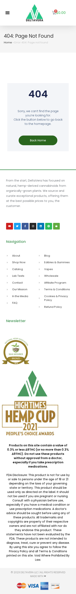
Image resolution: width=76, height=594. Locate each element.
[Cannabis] (56, 226)
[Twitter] (17, 226)
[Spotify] (48, 226)
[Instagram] (33, 226)
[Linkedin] (40, 226)
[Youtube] (9, 226)
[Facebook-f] (25, 226)
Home (8, 42)
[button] (7, 12)
